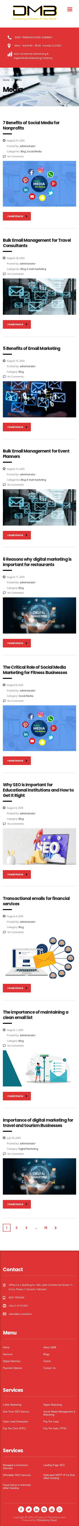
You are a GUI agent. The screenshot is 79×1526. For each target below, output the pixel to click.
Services (8, 1354)
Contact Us (49, 1368)
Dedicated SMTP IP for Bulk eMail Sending (59, 1477)
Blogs (46, 1354)
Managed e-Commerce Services (15, 1467)
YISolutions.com (56, 1517)
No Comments (15, 156)
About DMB (49, 1347)
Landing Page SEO (54, 1465)
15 (45, 1228)
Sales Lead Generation (15, 1421)
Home (6, 80)
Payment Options (12, 1368)
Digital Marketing (52, 1404)
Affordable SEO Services (17, 1475)
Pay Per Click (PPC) (14, 1428)
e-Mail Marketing (12, 1404)
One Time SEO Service (16, 1411)
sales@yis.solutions (20, 1314)
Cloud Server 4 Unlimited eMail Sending (16, 1486)
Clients (47, 1361)
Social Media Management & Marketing (59, 1413)
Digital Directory (12, 1361)
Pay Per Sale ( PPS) (54, 1428)
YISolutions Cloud (46, 1520)
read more (15, 216)
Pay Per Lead (50, 1421)
